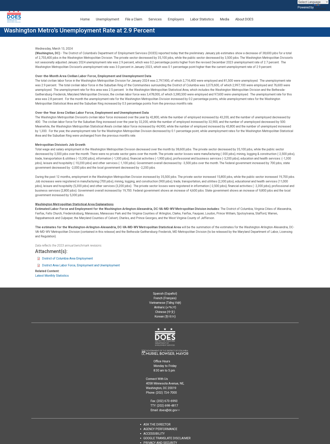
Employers (176, 19)
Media (224, 19)
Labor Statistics (202, 19)
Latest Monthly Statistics (52, 275)
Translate (320, 8)
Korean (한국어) (165, 316)
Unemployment (107, 19)
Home (85, 19)
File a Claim (133, 19)
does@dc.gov (168, 410)
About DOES (244, 19)
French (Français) (165, 298)
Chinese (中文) (165, 312)
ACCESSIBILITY (154, 433)
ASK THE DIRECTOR (157, 424)
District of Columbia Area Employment (67, 258)
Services (155, 19)
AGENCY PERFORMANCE (160, 429)
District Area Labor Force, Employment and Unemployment (81, 265)
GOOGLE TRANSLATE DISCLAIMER (167, 438)
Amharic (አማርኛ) (165, 307)
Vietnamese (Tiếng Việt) (165, 303)
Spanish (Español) (165, 293)
